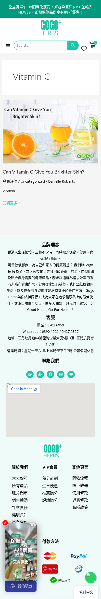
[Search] (73, 45)
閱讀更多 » (11, 202)
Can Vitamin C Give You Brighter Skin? (43, 172)
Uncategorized (33, 181)
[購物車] (92, 45)
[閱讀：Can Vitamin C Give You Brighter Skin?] (50, 131)
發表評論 (10, 181)
